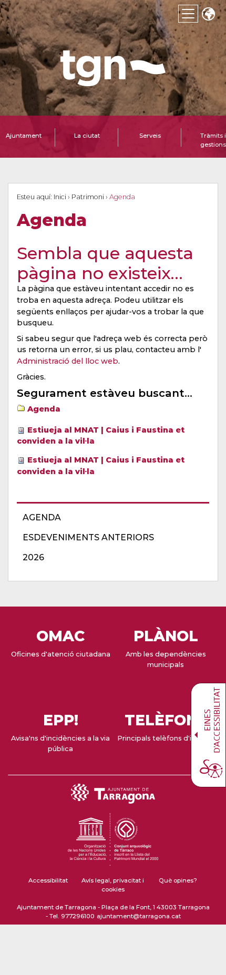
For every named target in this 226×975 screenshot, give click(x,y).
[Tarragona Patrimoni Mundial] (113, 861)
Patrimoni (87, 197)
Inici (60, 197)
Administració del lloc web (67, 361)
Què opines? (178, 880)
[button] (208, 15)
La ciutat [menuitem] (87, 135)
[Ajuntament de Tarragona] (113, 81)
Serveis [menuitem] (150, 135)
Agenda (43, 409)
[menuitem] (110, 518)
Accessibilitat (48, 880)
